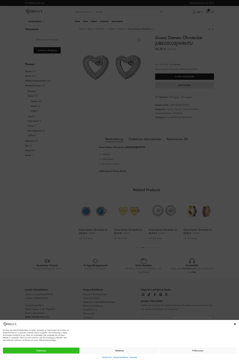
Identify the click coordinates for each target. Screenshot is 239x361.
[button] (234, 324)
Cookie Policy (107, 357)
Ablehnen (119, 350)
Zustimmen (41, 350)
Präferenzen (197, 350)
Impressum (133, 357)
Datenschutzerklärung (120, 357)
